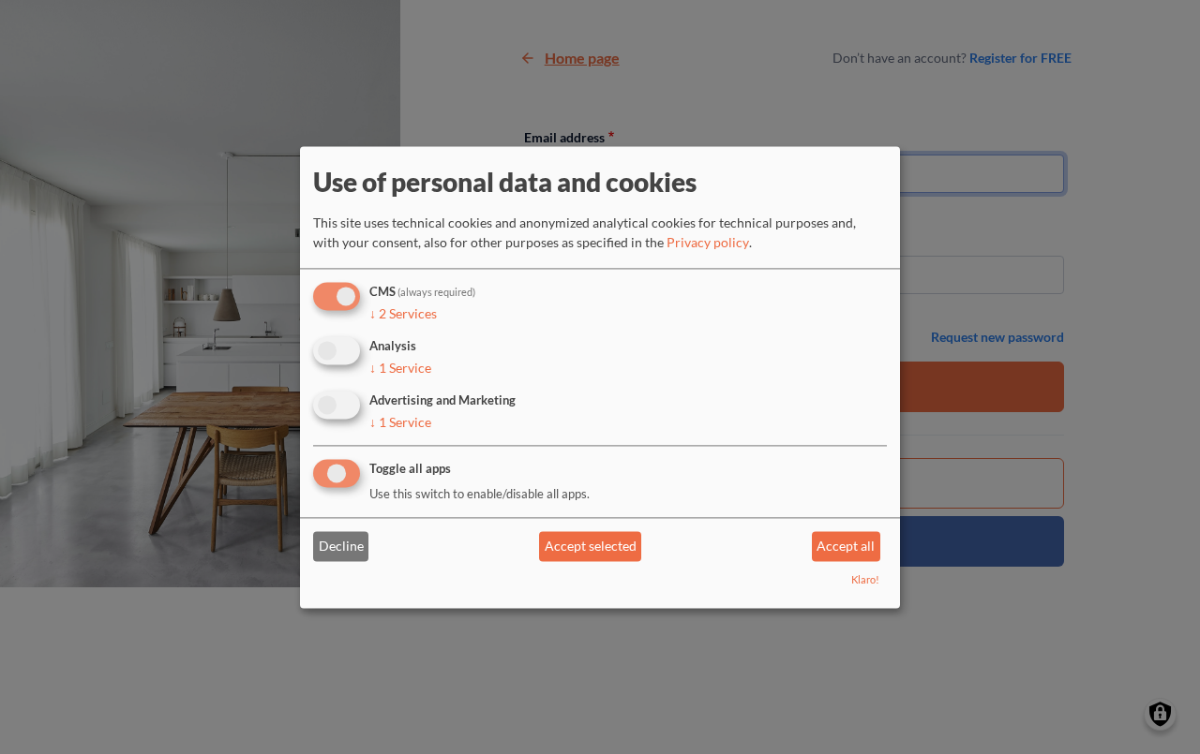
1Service (400, 368)
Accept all (846, 546)
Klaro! (865, 579)
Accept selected (591, 546)
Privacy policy (708, 243)
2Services (403, 314)
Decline (341, 546)
